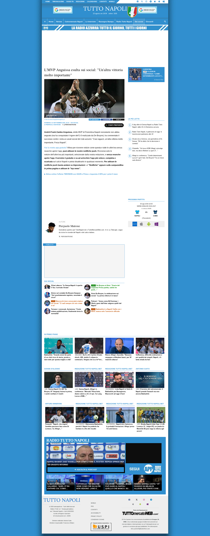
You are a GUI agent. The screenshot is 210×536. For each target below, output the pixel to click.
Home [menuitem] (51, 22)
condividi (106, 119)
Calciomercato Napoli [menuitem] (74, 22)
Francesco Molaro (68, 523)
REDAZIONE (80, 1)
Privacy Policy (96, 516)
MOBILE (112, 1)
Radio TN (70, 1)
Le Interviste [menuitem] (90, 22)
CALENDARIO (92, 1)
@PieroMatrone (70, 124)
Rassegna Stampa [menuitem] (106, 22)
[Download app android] (159, 1)
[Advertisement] (146, 245)
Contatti (94, 509)
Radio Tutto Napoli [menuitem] (124, 22)
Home (47, 1)
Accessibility (96, 513)
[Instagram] (146, 1)
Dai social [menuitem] (139, 22)
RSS (92, 506)
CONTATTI (103, 1)
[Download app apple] (155, 1)
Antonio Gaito (67, 520)
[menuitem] (45, 22)
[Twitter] (142, 1)
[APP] (135, 224)
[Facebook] (137, 1)
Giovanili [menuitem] (149, 22)
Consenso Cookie (97, 519)
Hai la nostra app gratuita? (55, 148)
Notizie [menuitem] (59, 22)
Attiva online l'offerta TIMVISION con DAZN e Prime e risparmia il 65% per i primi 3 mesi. (82, 174)
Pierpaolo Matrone (53, 124)
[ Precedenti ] (146, 218)
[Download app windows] (163, 1)
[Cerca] (165, 22)
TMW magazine (58, 1)
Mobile (93, 503)
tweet (118, 119)
